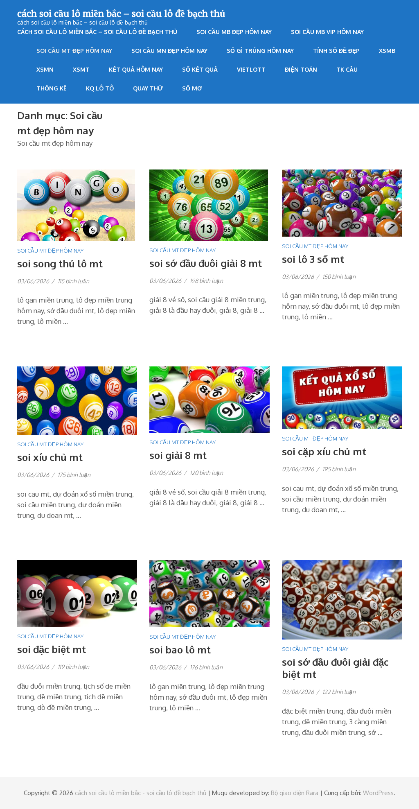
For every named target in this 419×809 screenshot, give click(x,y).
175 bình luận (74, 474)
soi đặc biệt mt (51, 649)
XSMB (387, 50)
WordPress (378, 793)
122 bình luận (339, 691)
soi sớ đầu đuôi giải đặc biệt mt (335, 667)
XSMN (45, 69)
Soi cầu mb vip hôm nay (327, 31)
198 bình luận (206, 280)
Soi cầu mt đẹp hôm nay (74, 50)
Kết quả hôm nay (136, 69)
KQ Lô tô (100, 88)
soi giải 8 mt (178, 455)
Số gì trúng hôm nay (260, 50)
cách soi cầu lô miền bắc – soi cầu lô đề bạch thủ (121, 13)
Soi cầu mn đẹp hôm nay (169, 50)
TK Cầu (347, 69)
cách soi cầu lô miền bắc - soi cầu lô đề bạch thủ (140, 793)
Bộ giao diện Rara (294, 793)
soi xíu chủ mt (50, 457)
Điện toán (301, 69)
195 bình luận (339, 469)
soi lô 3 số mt (313, 259)
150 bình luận (339, 276)
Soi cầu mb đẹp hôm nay (234, 31)
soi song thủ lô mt (60, 263)
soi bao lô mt (180, 649)
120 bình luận (206, 472)
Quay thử (148, 88)
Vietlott (251, 69)
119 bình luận (73, 666)
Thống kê (51, 88)
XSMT (81, 69)
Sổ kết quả (200, 69)
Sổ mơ (192, 88)
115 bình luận (73, 281)
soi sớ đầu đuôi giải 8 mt (205, 263)
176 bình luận (206, 667)
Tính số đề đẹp (336, 50)
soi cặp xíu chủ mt (324, 451)
